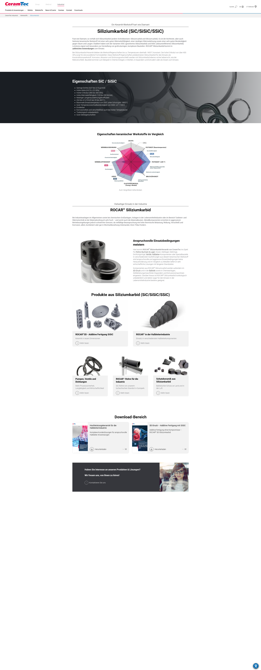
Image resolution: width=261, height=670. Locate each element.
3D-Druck (136, 271)
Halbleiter (156, 254)
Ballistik (152, 271)
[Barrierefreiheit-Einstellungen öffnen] (255, 665)
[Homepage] (17, 4)
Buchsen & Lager (148, 252)
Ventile (148, 254)
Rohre (138, 252)
